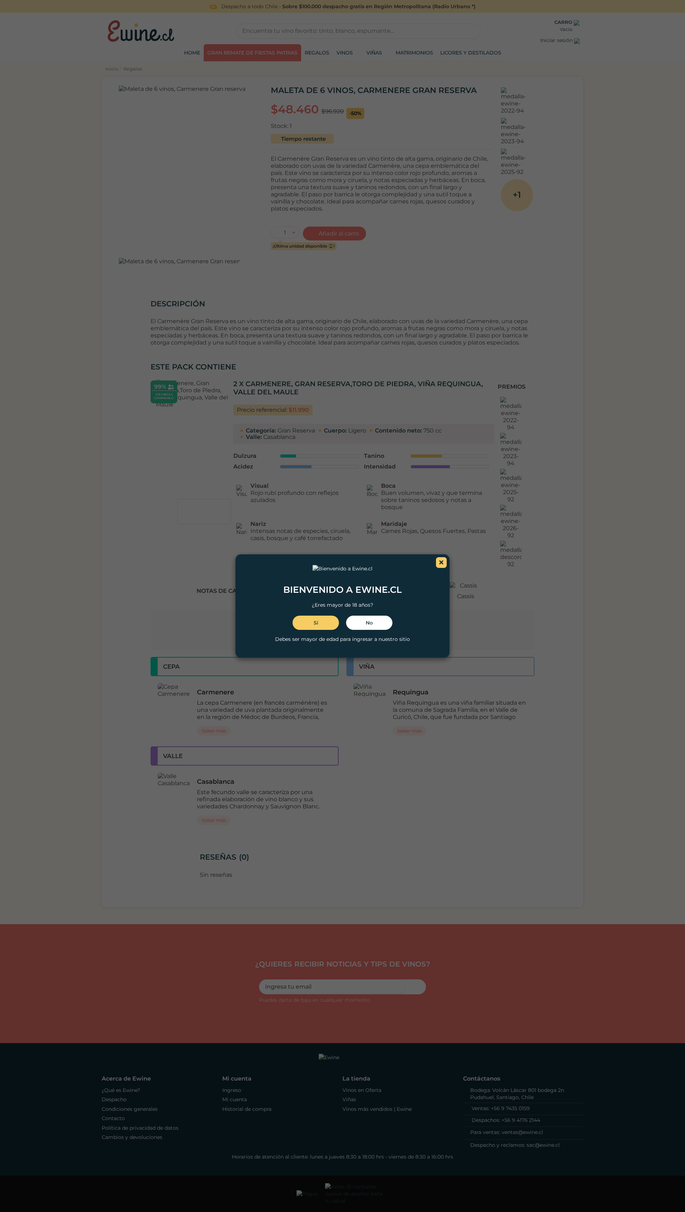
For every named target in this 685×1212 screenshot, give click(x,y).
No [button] (369, 623)
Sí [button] (316, 623)
